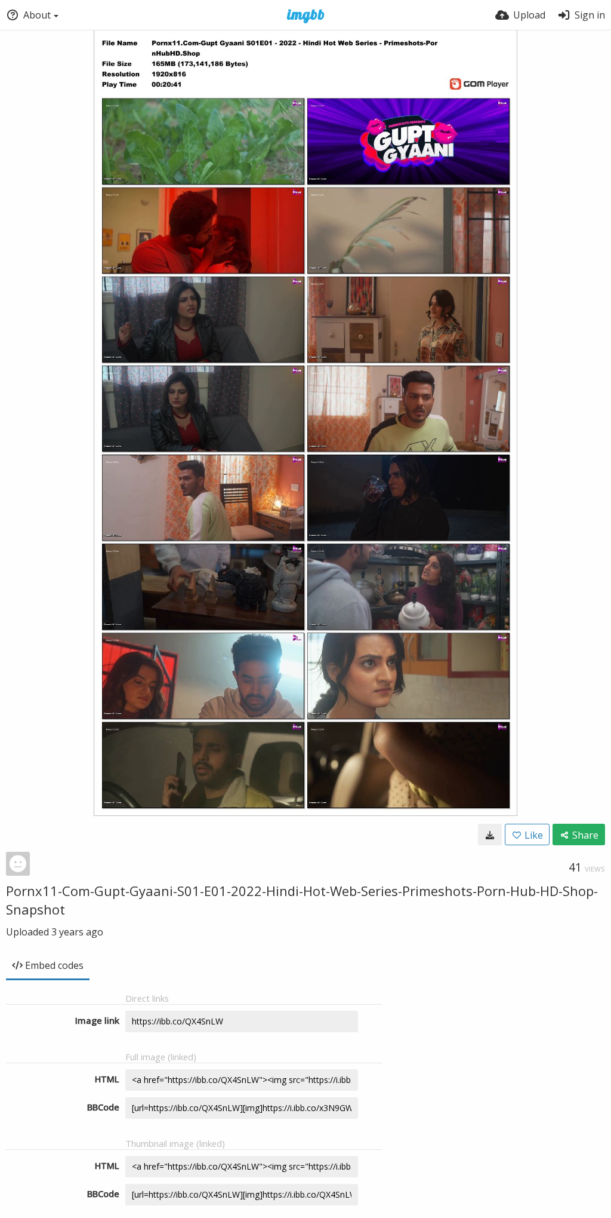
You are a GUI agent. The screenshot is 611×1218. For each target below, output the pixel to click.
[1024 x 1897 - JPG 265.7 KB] (490, 834)
